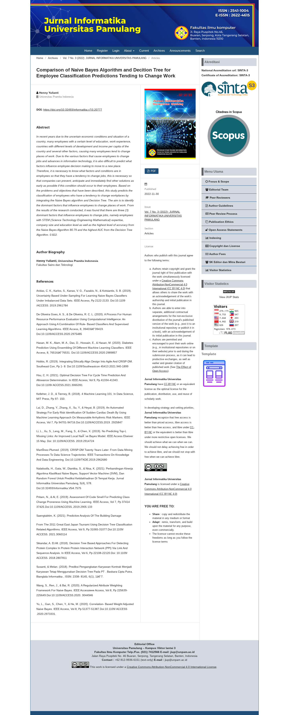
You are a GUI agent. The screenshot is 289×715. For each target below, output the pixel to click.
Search (200, 50)
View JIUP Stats (229, 297)
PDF (153, 171)
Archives (159, 50)
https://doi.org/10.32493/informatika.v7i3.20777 (72, 109)
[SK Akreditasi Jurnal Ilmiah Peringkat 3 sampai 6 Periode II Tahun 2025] (229, 96)
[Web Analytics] (229, 292)
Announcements (180, 50)
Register (102, 50)
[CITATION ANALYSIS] (229, 159)
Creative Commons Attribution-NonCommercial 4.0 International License (171, 666)
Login (115, 50)
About (128, 50)
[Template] (214, 387)
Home (88, 50)
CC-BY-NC (170, 384)
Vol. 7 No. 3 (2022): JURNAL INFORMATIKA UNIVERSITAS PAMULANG (104, 58)
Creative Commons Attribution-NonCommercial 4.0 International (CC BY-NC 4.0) (169, 284)
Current (144, 50)
